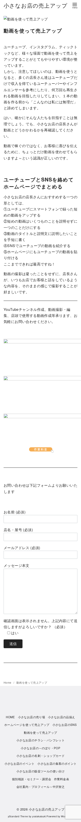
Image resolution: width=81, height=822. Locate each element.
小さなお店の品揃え (61, 717)
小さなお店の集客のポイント (56, 763)
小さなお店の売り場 (31, 717)
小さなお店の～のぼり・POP (41, 748)
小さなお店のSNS (64, 725)
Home (8, 682)
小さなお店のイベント (19, 763)
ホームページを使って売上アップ (27, 725)
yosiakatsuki (39, 816)
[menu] (74, 5)
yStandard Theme (18, 816)
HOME (10, 717)
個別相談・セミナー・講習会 (31, 779)
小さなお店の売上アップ (36, 5)
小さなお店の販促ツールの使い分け (40, 771)
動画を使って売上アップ (31, 682)
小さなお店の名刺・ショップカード (40, 756)
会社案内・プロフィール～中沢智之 (40, 786)
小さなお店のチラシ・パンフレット (40, 740)
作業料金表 (61, 779)
